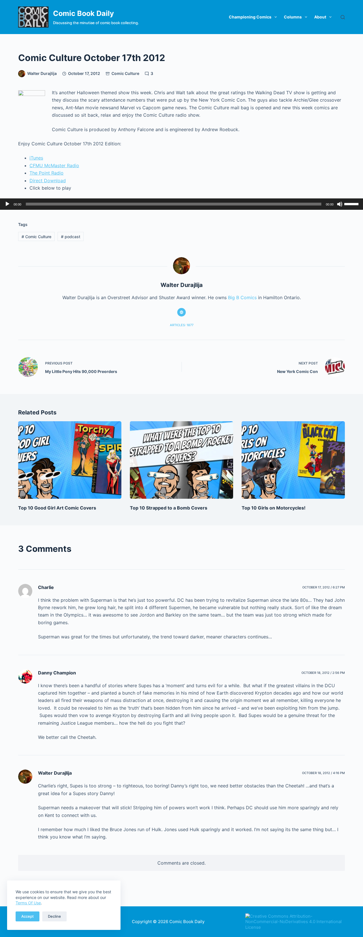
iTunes (36, 158)
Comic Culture (125, 73)
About (320, 16)
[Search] (343, 17)
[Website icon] (181, 312)
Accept (27, 916)
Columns (293, 16)
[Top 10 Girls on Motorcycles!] (293, 460)
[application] (181, 204)
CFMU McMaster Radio (54, 165)
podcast (70, 236)
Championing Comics (250, 16)
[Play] (7, 204)
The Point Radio (46, 173)
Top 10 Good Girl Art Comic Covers (57, 508)
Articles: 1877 (181, 325)
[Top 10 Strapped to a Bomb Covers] (181, 460)
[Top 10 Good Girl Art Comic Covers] (69, 460)
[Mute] (340, 204)
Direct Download (47, 180)
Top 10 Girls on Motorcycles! (273, 508)
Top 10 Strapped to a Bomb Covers (168, 508)
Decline (54, 916)
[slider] (352, 203)
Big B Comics (242, 297)
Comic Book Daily (83, 13)
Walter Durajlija (55, 773)
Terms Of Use (28, 902)
